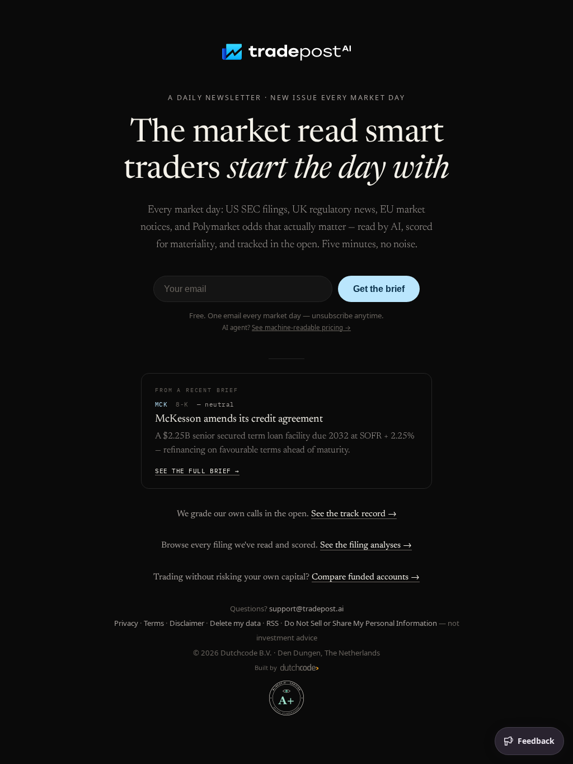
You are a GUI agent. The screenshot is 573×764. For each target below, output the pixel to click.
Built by (267, 667)
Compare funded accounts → (366, 577)
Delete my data (235, 623)
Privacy (126, 623)
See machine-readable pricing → (301, 327)
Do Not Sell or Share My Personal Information (360, 623)
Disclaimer (187, 623)
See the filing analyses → (366, 545)
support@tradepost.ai (306, 608)
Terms (154, 623)
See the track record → (354, 514)
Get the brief (379, 289)
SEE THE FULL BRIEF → (197, 471)
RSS (272, 623)
